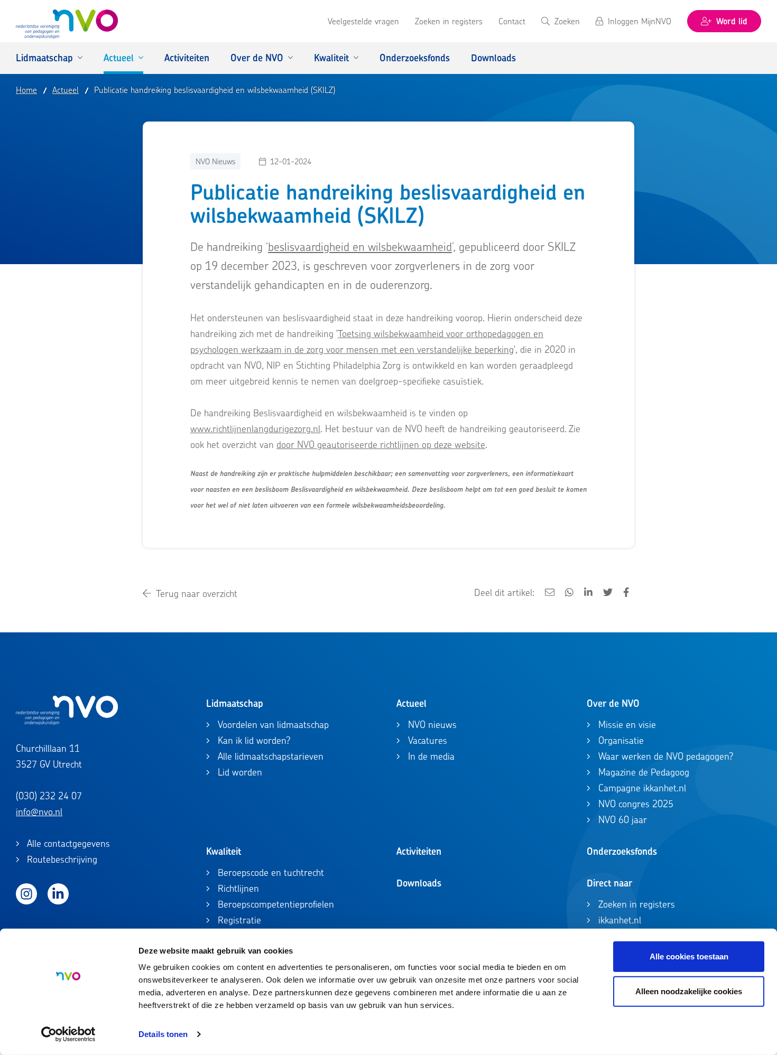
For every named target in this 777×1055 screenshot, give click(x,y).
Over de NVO (613, 703)
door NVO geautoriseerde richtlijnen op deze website (380, 444)
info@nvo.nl (39, 811)
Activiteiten (418, 851)
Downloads (418, 883)
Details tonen (163, 1034)
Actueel (411, 703)
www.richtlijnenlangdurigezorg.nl (255, 428)
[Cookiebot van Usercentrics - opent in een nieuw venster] (68, 1034)
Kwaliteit (223, 851)
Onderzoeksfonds (622, 851)
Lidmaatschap (234, 703)
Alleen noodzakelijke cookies (688, 990)
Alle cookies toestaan (689, 956)
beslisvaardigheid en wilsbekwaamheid (360, 247)
